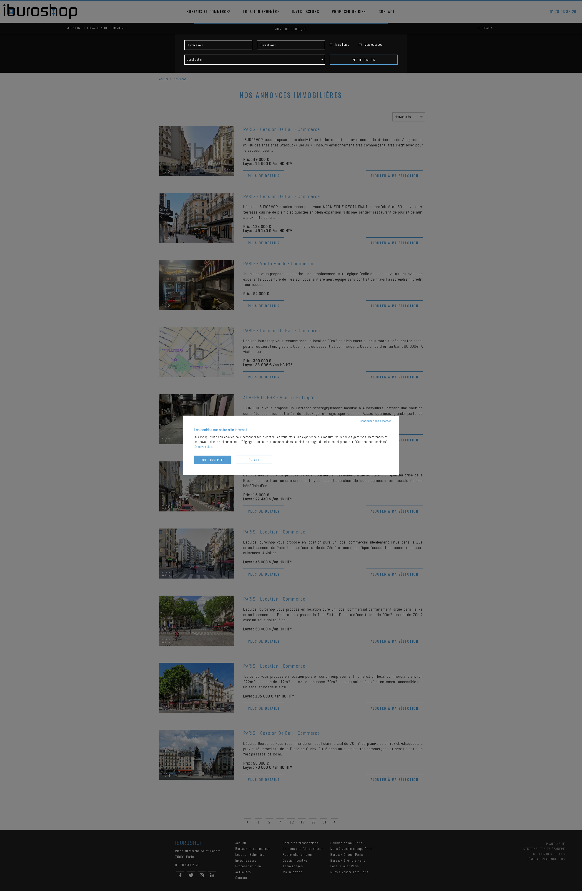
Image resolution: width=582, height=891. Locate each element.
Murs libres (342, 44)
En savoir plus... (204, 447)
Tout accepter (212, 460)
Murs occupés (373, 44)
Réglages (254, 460)
